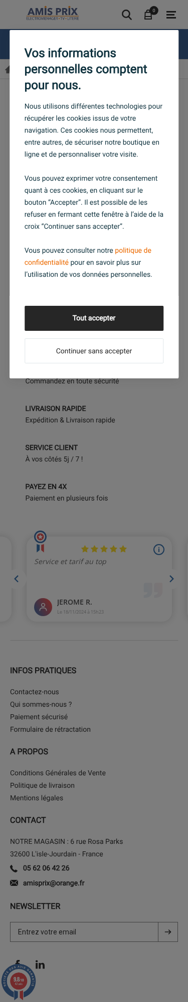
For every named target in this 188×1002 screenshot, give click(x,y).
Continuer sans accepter (94, 351)
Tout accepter (94, 318)
